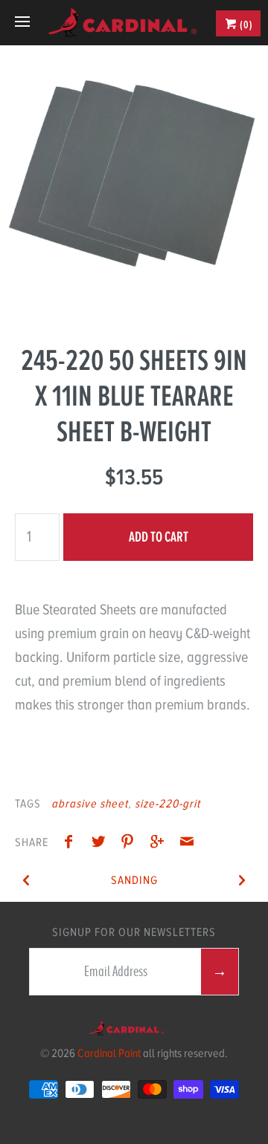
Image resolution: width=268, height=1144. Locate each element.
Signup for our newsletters (134, 932)
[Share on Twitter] (102, 844)
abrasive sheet (89, 803)
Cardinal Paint (109, 1053)
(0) (245, 24)
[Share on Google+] (160, 844)
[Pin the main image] (131, 844)
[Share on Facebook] (72, 844)
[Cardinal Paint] (122, 22)
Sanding (134, 880)
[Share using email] (187, 844)
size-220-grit (167, 803)
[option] (134, 179)
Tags (28, 803)
